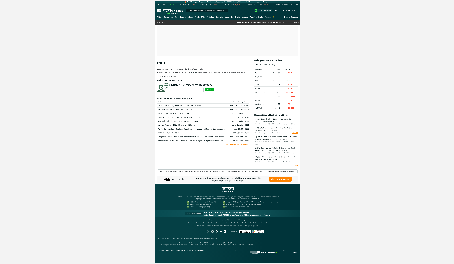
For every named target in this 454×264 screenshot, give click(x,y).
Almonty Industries (262, 92)
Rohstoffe (229, 17)
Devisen (245, 17)
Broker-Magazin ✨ (266, 17)
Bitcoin (257, 100)
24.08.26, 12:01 (236, 105)
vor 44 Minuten (236, 137)
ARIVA (212, 238)
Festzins (253, 17)
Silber (257, 85)
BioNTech (258, 108)
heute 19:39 (238, 129)
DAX (256, 81)
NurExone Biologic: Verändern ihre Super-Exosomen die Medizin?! (248, 22)
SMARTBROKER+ (255, 204)
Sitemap (233, 220)
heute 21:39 (238, 141)
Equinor (285, 124)
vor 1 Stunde (237, 113)
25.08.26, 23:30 (236, 109)
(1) (280, 159)
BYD (283, 162)
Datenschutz (218, 226)
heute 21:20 (238, 117)
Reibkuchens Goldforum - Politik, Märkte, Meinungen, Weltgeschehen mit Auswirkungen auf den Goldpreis (202, 141)
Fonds (197, 17)
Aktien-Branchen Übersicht (219, 220)
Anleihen (210, 17)
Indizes (190, 17)
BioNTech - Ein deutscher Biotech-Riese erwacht (178, 121)
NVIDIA (257, 88)
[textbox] (187, 90)
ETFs (203, 17)
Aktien (159, 17)
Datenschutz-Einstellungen (233, 226)
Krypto (237, 17)
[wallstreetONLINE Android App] (258, 233)
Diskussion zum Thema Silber (170, 133)
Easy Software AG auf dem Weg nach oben (175, 109)
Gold (256, 73)
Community (169, 17)
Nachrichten (180, 17)
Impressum (200, 226)
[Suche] (226, 10)
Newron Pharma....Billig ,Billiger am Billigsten (176, 125)
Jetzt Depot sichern (194, 214)
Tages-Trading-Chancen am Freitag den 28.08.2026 (179, 117)
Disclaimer (209, 226)
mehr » (296, 165)
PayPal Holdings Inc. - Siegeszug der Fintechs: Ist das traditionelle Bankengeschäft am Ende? (196, 129)
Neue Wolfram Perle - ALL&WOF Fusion (174, 113)
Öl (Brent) (259, 77)
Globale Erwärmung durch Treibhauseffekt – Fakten (179, 105)
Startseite (193, 72)
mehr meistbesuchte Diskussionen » (237, 144)
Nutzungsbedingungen (251, 226)
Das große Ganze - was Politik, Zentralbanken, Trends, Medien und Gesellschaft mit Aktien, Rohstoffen (201, 137)
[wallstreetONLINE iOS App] (245, 233)
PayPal (257, 96)
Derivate (219, 17)
